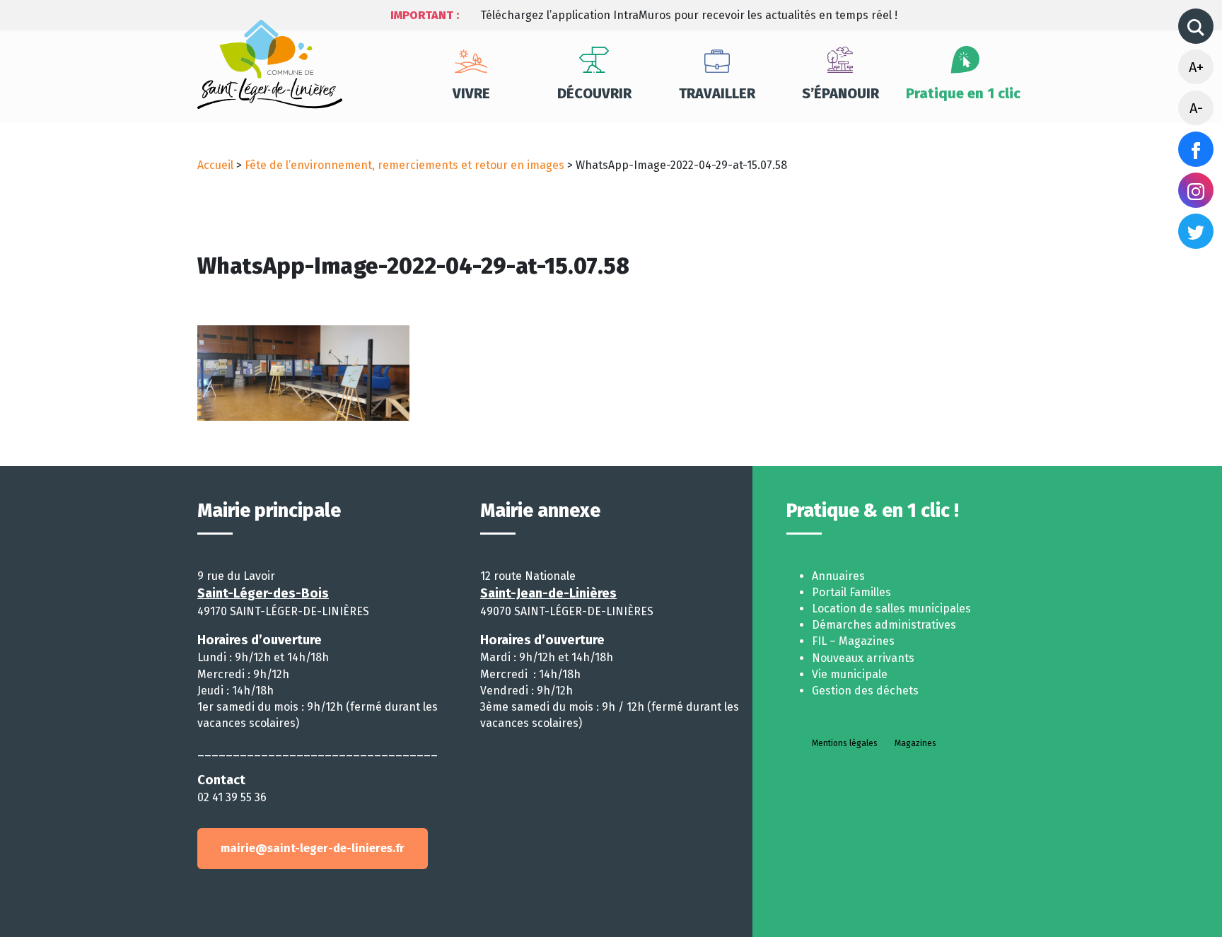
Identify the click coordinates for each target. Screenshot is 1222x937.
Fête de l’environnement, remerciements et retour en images (404, 165)
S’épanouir (840, 93)
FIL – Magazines (853, 641)
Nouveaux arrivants (863, 658)
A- (1196, 108)
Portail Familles (851, 592)
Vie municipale (850, 674)
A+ (1196, 67)
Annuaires (838, 576)
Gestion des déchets (865, 690)
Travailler (717, 93)
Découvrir (594, 93)
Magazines (915, 743)
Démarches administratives (884, 625)
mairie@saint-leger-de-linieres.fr (313, 848)
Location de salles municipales (891, 608)
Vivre (471, 93)
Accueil (215, 165)
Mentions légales (845, 743)
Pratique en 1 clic (963, 93)
